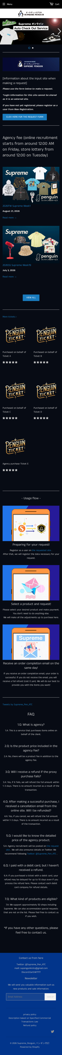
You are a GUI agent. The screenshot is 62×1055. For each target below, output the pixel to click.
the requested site (41, 550)
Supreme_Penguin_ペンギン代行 (33, 1043)
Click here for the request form (24, 117)
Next (60, 31)
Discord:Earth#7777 (31, 972)
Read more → (10, 217)
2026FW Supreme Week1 (16, 206)
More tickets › (10, 316)
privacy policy (29, 1014)
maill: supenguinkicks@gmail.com (31, 968)
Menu (9, 4)
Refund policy (29, 1025)
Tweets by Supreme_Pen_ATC (17, 704)
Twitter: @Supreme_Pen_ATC (41, 853)
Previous (2, 31)
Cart (56, 4)
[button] (10, 362)
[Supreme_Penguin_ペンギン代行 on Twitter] (52, 1032)
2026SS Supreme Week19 (17, 265)
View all (31, 297)
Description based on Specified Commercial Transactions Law (30, 1019)
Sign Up (50, 996)
